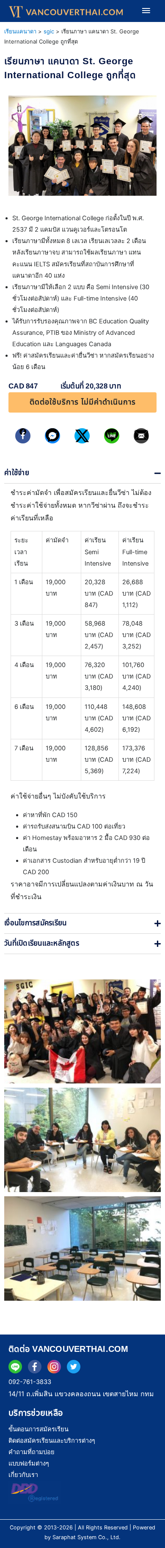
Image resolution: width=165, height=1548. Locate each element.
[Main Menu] (146, 11)
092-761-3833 (29, 1382)
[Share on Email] (141, 435)
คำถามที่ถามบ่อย (31, 1452)
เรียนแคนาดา (20, 31)
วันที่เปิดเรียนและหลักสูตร (41, 943)
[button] (82, 402)
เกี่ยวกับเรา (23, 1475)
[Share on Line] (111, 435)
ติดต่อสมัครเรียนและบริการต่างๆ (51, 1440)
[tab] (82, 473)
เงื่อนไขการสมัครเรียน (35, 923)
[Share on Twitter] (82, 435)
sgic (49, 31)
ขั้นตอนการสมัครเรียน (38, 1429)
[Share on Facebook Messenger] (52, 435)
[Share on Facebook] (23, 435)
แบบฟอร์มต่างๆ (28, 1463)
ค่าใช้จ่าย (16, 473)
